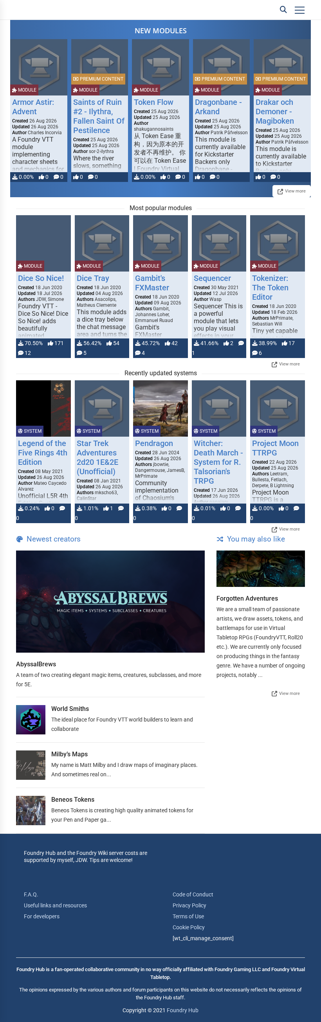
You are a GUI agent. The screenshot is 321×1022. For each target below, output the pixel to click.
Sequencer (212, 278)
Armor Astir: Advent (33, 106)
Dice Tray (93, 278)
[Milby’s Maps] (30, 765)
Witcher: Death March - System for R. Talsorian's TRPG (218, 462)
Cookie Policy (189, 927)
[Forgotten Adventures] (260, 569)
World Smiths (70, 709)
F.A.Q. (31, 894)
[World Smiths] (30, 719)
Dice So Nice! (41, 278)
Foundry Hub (182, 1010)
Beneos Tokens (72, 799)
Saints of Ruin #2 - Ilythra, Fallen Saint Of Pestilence (98, 116)
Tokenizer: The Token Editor (270, 287)
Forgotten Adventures (247, 598)
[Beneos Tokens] (30, 810)
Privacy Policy (189, 905)
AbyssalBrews (36, 664)
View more (295, 191)
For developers (42, 916)
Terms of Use (188, 916)
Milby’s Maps (69, 754)
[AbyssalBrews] (110, 602)
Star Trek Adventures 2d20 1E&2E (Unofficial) (97, 457)
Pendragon (154, 443)
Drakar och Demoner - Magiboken (275, 111)
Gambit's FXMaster (152, 282)
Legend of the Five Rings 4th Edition (42, 453)
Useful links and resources (55, 905)
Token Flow (153, 102)
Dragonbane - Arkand (218, 106)
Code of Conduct (193, 894)
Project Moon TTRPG (275, 448)
